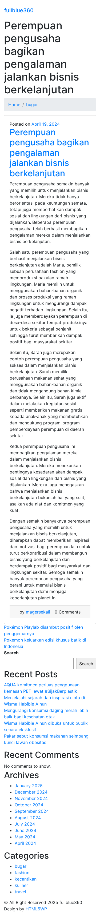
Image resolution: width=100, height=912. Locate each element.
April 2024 (25, 843)
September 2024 (32, 811)
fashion (22, 872)
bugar (20, 866)
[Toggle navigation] (92, 9)
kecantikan (26, 879)
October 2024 (29, 804)
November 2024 (31, 798)
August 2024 (28, 817)
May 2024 (25, 836)
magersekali (38, 612)
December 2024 (31, 792)
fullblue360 (19, 10)
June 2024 (25, 830)
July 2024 (25, 824)
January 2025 (29, 785)
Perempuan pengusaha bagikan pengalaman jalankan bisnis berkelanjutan (49, 152)
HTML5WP (36, 908)
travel (20, 891)
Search (11, 652)
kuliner (21, 885)
